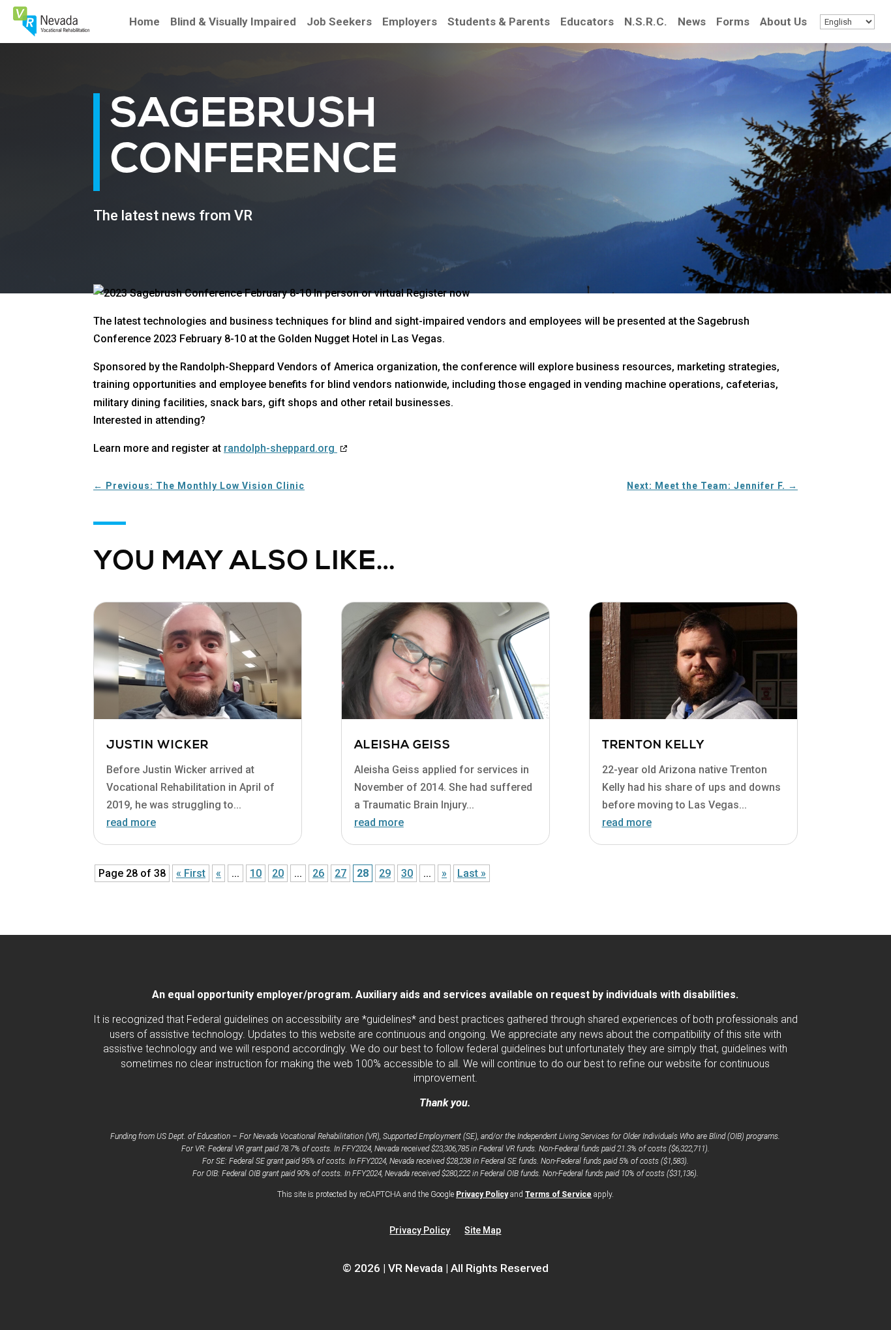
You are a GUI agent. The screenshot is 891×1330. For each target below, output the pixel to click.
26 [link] (318, 873)
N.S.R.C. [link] (645, 22)
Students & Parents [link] (498, 22)
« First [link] (190, 873)
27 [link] (340, 873)
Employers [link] (409, 22)
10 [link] (256, 873)
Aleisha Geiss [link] (402, 746)
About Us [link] (783, 22)
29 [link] (385, 873)
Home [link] (144, 22)
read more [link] (131, 822)
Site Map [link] (482, 1230)
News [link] (692, 22)
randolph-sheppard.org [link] (286, 448)
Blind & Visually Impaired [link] (233, 22)
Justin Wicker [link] (157, 746)
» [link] (444, 873)
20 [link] (278, 873)
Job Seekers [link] (339, 22)
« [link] (218, 873)
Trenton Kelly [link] (653, 746)
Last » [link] (471, 873)
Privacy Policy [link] (482, 1194)
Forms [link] (732, 22)
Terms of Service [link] (558, 1194)
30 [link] (407, 873)
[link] (51, 33)
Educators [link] (587, 22)
